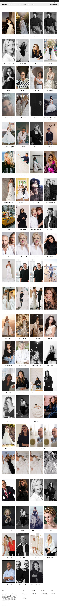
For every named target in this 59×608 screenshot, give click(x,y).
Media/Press (23, 593)
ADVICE (29, 4)
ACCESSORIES (19, 4)
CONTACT (33, 4)
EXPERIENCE (24, 4)
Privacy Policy (53, 593)
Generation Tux (34, 594)
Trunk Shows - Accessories (44, 594)
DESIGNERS (14, 4)
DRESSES (10, 4)
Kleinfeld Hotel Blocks (34, 593)
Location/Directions (24, 598)
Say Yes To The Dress (24, 594)
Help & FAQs (23, 597)
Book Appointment (53, 4)
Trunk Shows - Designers (44, 593)
